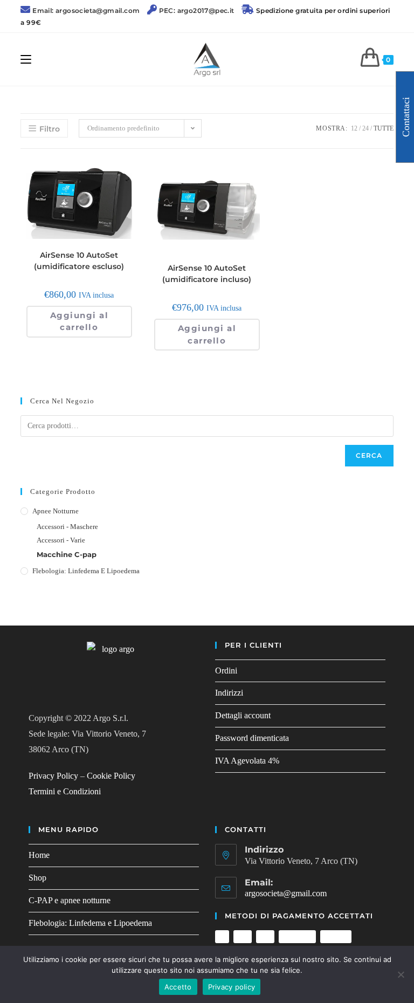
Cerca (369, 455)
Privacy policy (232, 987)
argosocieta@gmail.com (286, 893)
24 (365, 128)
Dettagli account (243, 715)
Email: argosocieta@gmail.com (86, 10)
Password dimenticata (252, 738)
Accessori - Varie (61, 540)
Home (39, 855)
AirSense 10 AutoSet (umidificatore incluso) (206, 273)
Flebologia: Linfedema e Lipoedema (86, 571)
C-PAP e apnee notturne (70, 900)
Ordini (226, 670)
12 (354, 128)
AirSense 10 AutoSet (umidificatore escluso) (79, 260)
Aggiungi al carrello (79, 321)
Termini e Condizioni (65, 791)
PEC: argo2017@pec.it (196, 10)
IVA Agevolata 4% (247, 760)
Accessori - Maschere (67, 527)
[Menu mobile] (25, 59)
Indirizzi (229, 692)
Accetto (178, 987)
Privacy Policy (53, 775)
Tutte (384, 128)
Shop (37, 877)
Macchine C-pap (66, 554)
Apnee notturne (55, 511)
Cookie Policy (111, 775)
